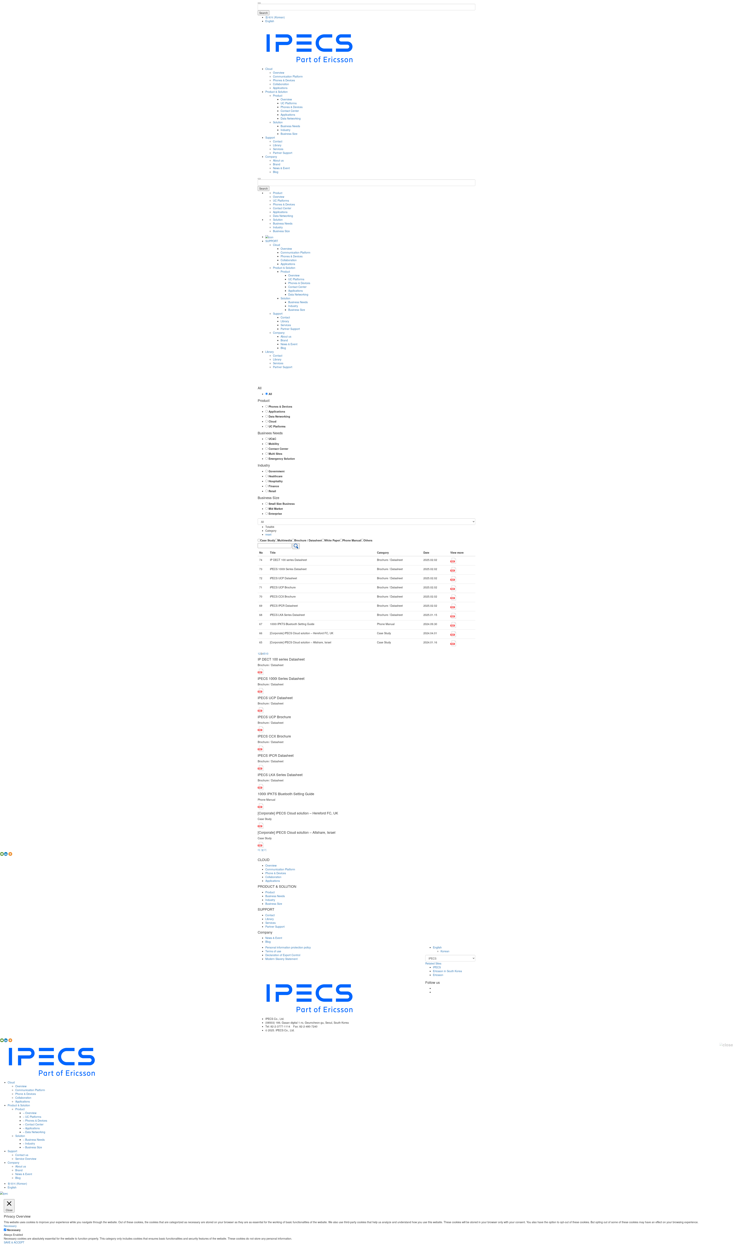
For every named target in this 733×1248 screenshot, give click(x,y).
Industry (285, 130)
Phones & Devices (284, 80)
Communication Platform (288, 76)
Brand (276, 164)
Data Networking (291, 118)
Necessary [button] (10, 1226)
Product (277, 95)
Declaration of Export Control (282, 955)
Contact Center (290, 111)
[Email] (2, 854)
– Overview (29, 1113)
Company (271, 156)
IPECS (437, 967)
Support (270, 137)
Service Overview (25, 1159)
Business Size (289, 134)
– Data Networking (34, 1132)
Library (277, 145)
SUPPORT (271, 241)
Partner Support (282, 153)
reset (268, 534)
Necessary (14, 1230)
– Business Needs (34, 1139)
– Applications (31, 1128)
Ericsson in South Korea (447, 971)
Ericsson (438, 975)
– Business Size (32, 1147)
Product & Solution (276, 92)
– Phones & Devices (35, 1120)
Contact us (21, 1155)
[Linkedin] (6, 854)
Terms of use (273, 951)
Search (263, 13)
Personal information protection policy (288, 947)
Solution (278, 122)
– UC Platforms (32, 1117)
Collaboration (281, 84)
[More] (10, 854)
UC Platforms (289, 103)
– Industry (29, 1143)
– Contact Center (33, 1124)
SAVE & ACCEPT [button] (14, 1242)
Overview (278, 72)
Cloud (268, 69)
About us (278, 160)
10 (266, 653)
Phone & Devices (275, 873)
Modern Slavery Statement (281, 959)
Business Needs (290, 126)
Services (278, 149)
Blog (275, 172)
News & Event (281, 168)
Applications (280, 88)
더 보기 (262, 850)
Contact (277, 141)
